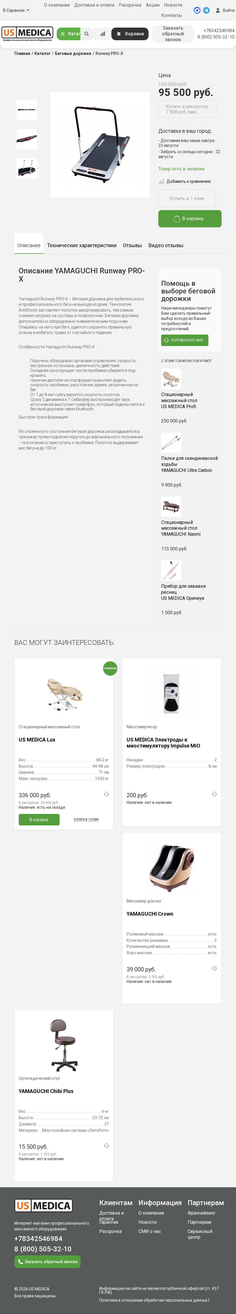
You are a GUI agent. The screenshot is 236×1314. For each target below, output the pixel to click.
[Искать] (86, 34)
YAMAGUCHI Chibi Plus (46, 1091)
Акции (152, 5)
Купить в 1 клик (187, 198)
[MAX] (197, 10)
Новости (173, 5)
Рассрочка (130, 5)
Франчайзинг (202, 1213)
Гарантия (108, 1222)
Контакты (171, 15)
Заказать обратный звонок (173, 33)
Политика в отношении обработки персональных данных (153, 1300)
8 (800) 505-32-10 (216, 37)
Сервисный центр (200, 1234)
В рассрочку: (39, 803)
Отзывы (132, 245)
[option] (26, 110)
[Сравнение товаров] (102, 34)
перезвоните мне (187, 340)
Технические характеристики (82, 245)
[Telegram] (206, 10)
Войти (229, 10)
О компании (57, 5)
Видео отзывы (166, 245)
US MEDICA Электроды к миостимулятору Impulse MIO (163, 743)
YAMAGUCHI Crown (150, 914)
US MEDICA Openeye (183, 592)
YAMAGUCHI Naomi (181, 528)
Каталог (77, 33)
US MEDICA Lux (37, 740)
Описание (29, 245)
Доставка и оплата (94, 5)
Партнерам (199, 1222)
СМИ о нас (149, 1231)
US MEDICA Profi (179, 400)
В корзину (193, 218)
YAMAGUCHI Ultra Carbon (189, 464)
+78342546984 (219, 30)
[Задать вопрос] (106, 794)
